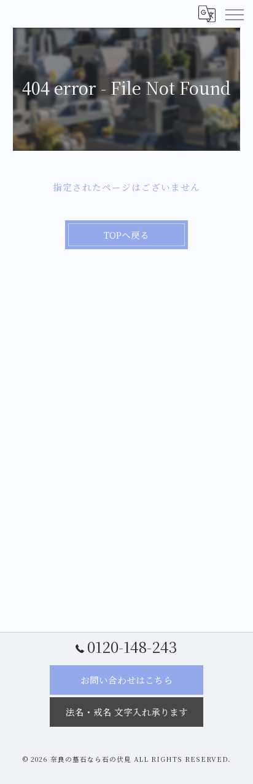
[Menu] (234, 13)
